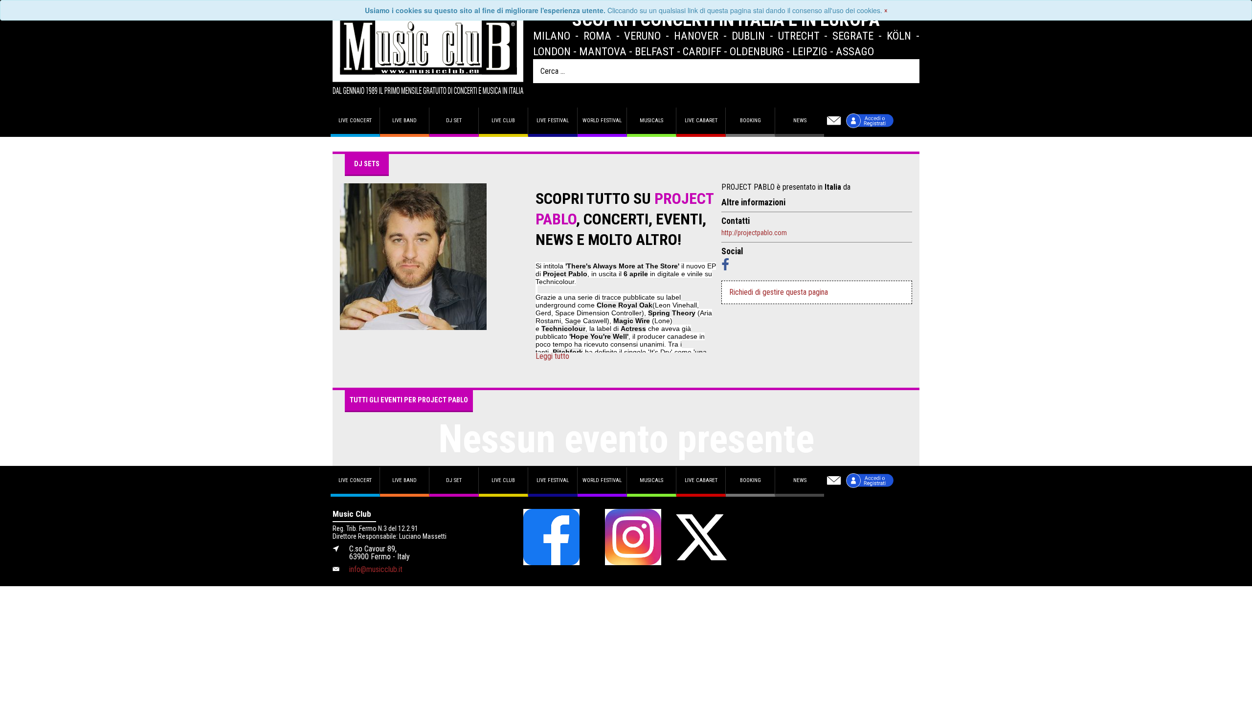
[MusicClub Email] (834, 120)
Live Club (503, 120)
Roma (597, 35)
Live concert (355, 120)
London (552, 51)
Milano (551, 35)
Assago (855, 51)
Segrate (852, 35)
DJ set (454, 120)
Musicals (651, 120)
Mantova (602, 51)
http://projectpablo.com (754, 233)
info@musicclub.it (375, 569)
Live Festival (553, 120)
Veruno (642, 35)
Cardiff (702, 51)
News (799, 120)
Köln (899, 35)
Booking (750, 120)
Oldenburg (757, 51)
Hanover (696, 35)
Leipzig (809, 51)
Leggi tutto (552, 356)
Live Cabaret (701, 120)
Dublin (748, 35)
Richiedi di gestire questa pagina (778, 292)
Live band (404, 120)
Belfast (654, 51)
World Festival (602, 120)
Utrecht (799, 35)
